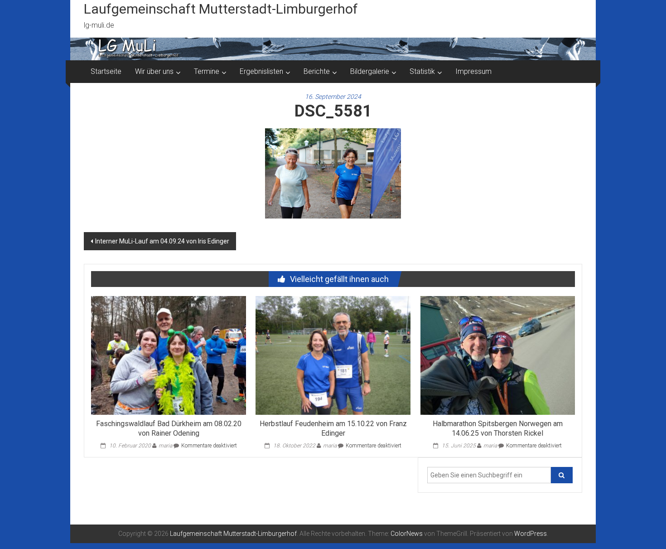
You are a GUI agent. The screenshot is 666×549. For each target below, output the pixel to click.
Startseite (106, 71)
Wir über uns (154, 71)
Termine (206, 71)
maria (165, 445)
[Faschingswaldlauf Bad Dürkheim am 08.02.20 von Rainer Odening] (168, 355)
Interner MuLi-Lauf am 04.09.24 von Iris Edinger (162, 241)
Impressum (473, 71)
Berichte (317, 71)
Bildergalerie (369, 71)
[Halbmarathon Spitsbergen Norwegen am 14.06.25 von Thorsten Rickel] (497, 355)
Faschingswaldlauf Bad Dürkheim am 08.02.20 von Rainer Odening (168, 428)
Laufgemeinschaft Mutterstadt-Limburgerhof (221, 9)
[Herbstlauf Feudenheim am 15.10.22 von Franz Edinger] (333, 355)
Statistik (422, 71)
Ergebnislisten (261, 71)
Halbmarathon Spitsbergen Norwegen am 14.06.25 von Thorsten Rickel (498, 428)
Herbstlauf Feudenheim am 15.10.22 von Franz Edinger (333, 428)
